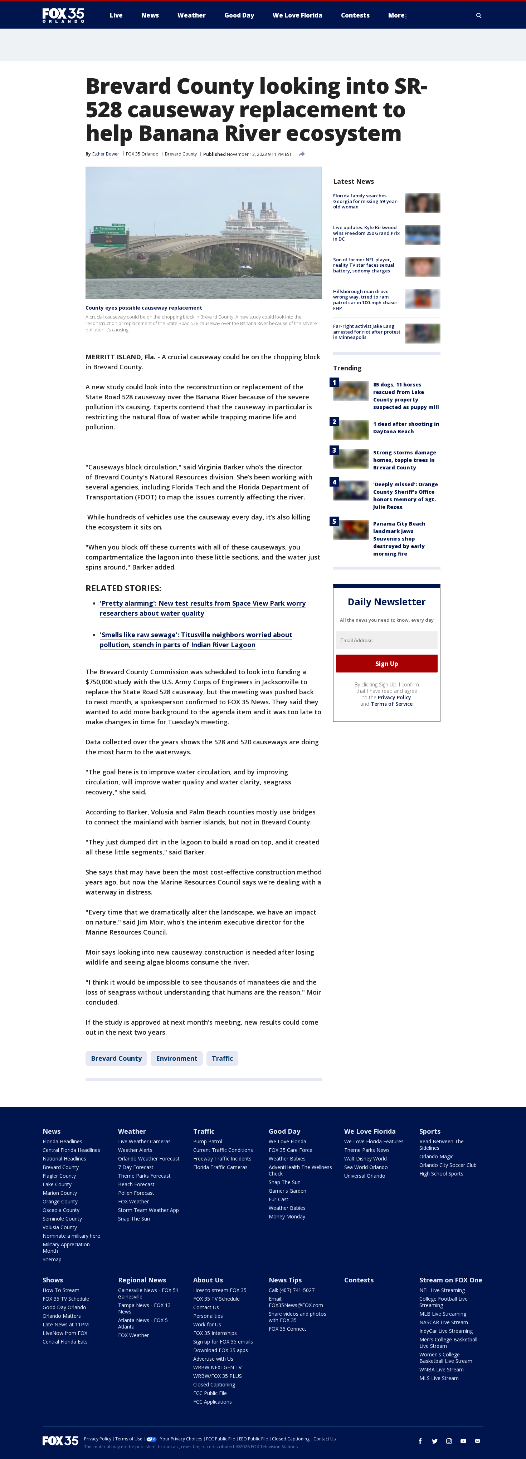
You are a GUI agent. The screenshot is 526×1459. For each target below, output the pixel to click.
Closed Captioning (214, 1384)
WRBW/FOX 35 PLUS (217, 1375)
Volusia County (60, 1227)
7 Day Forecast (136, 1167)
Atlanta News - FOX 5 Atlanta (143, 1323)
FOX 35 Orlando (142, 154)
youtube (463, 1441)
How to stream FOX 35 (220, 1290)
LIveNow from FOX (65, 1333)
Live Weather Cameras (144, 1141)
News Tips (285, 1280)
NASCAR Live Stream (443, 1322)
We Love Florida (287, 1141)
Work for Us (207, 1324)
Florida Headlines (62, 1141)
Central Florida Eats (65, 1341)
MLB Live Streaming (442, 1313)
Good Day (284, 1131)
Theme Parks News (367, 1150)
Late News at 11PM (66, 1324)
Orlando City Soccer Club (448, 1165)
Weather (132, 1131)
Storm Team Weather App (148, 1210)
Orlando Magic (436, 1156)
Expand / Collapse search (479, 15)
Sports (429, 1131)
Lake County (57, 1184)
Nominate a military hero (72, 1235)
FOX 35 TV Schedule (66, 1298)
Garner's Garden (287, 1190)
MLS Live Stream (439, 1378)
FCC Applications (212, 1401)
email (477, 1441)
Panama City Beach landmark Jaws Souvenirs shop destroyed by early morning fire (399, 538)
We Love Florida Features (374, 1141)
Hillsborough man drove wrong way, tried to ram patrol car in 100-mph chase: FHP (365, 299)
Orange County (60, 1201)
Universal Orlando (364, 1175)
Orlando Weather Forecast (149, 1158)
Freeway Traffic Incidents (222, 1158)
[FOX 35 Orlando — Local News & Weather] (66, 15)
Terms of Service (392, 703)
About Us (208, 1280)
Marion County (60, 1192)
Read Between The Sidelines (441, 1144)
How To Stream (61, 1290)
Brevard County (181, 154)
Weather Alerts (135, 1150)
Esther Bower (105, 154)
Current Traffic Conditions (223, 1150)
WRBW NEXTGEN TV (217, 1367)
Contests (359, 1280)
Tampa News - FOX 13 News (144, 1308)
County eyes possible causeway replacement (144, 307)
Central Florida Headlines (71, 1150)
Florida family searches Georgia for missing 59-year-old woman (366, 201)
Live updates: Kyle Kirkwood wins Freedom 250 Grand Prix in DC (366, 233)
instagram (449, 1441)
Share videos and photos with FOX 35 (297, 1317)
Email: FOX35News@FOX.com (296, 1301)
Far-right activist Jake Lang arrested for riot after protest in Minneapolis (366, 331)
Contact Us (206, 1307)
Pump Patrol (207, 1141)
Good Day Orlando (64, 1307)
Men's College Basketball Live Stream (448, 1342)
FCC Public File (210, 1393)
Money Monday (287, 1216)
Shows (53, 1280)
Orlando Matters (62, 1315)
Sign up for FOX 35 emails (223, 1341)
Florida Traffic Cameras (220, 1167)
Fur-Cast (278, 1199)
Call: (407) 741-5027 (292, 1290)
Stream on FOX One (450, 1280)
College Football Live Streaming (443, 1301)
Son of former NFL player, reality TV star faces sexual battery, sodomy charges (363, 265)
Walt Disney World (365, 1158)
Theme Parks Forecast (144, 1175)
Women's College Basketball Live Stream (445, 1357)
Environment (177, 1058)
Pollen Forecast (136, 1192)
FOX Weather (133, 1201)
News (51, 1131)
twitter (434, 1441)
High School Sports (441, 1173)
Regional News (142, 1280)
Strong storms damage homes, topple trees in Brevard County (404, 460)
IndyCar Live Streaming (446, 1330)
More (396, 15)
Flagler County (59, 1175)
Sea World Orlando (366, 1167)
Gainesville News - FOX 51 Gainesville (148, 1293)
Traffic (222, 1058)
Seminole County (62, 1218)
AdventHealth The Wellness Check (300, 1170)
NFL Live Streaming (442, 1290)
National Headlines (64, 1158)
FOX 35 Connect (287, 1328)
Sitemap (52, 1259)
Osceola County (61, 1210)
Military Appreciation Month (66, 1247)
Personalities (208, 1315)
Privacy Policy (394, 697)
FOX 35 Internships (215, 1333)
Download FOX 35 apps (220, 1350)
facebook (420, 1441)
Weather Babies (287, 1158)
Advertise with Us (213, 1358)
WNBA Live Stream (441, 1369)
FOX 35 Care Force (290, 1150)
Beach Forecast (136, 1184)
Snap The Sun (134, 1218)
